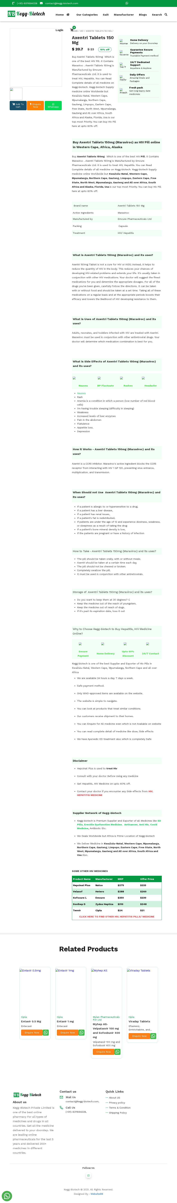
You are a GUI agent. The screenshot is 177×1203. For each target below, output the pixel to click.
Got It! (88, 630)
